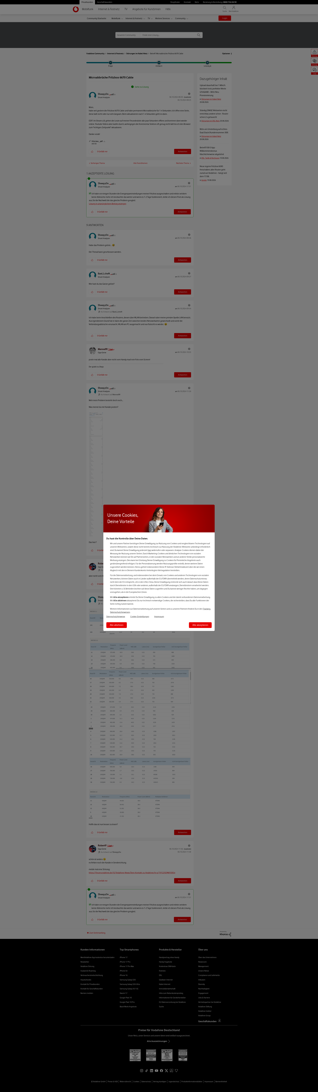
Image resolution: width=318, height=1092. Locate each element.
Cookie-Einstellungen (139, 616)
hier (149, 550)
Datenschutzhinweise (115, 616)
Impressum (159, 616)
